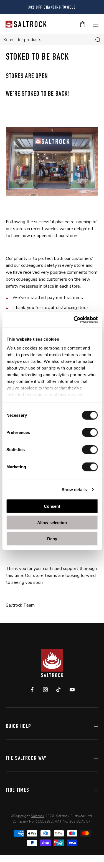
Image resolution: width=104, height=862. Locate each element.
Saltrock (37, 816)
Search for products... (23, 40)
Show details (74, 489)
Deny (52, 538)
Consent (52, 506)
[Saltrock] (26, 24)
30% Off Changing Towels (29, 8)
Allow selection (52, 522)
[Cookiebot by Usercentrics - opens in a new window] (74, 319)
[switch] (90, 432)
